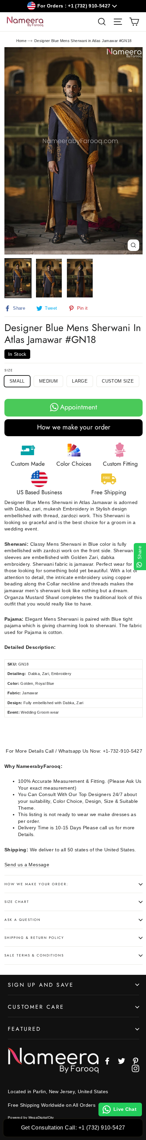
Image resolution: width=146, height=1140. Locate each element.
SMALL (17, 381)
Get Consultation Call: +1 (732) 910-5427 (73, 1128)
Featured (24, 1029)
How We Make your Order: (36, 884)
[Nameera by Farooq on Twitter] (121, 1061)
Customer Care (36, 1007)
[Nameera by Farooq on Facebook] (107, 1061)
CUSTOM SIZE (118, 381)
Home (21, 41)
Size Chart (16, 901)
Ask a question (22, 919)
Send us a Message (26, 864)
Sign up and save (41, 985)
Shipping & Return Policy (34, 937)
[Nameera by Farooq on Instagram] (135, 1068)
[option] (73, 150)
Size (8, 370)
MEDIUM (48, 381)
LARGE (80, 381)
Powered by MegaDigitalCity (31, 1117)
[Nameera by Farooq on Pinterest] (135, 1061)
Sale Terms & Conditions (34, 955)
